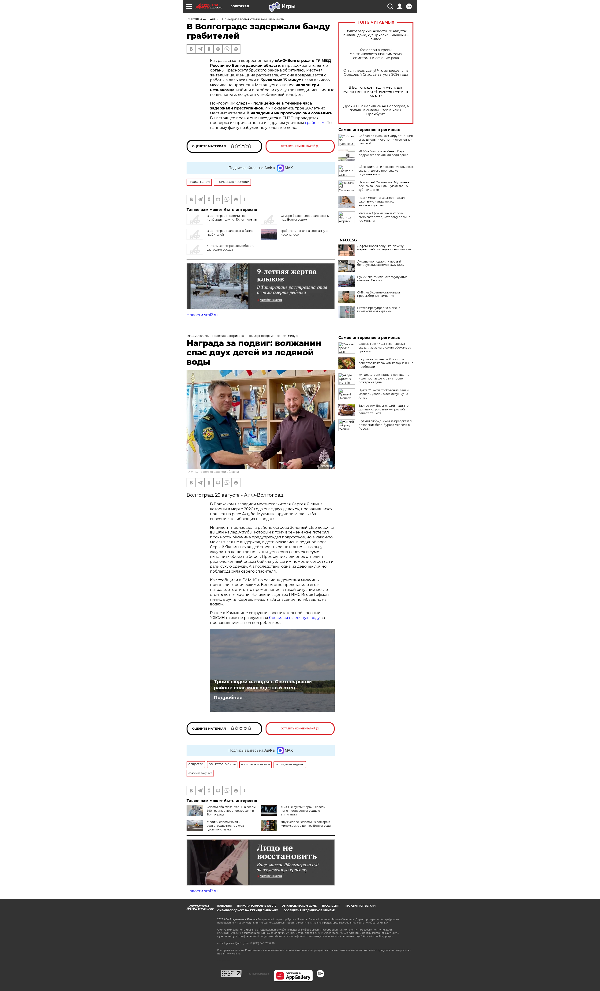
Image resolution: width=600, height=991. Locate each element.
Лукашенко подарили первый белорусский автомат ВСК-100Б (380, 263)
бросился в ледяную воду (294, 618)
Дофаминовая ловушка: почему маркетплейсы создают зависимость (384, 247)
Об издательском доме (299, 905)
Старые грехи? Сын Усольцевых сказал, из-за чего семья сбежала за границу (385, 347)
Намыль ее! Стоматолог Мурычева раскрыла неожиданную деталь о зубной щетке (384, 185)
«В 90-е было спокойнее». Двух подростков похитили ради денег (383, 153)
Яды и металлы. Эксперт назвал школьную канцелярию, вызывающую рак (382, 201)
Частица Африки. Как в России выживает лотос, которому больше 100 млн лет (384, 216)
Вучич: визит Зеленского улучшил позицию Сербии (382, 278)
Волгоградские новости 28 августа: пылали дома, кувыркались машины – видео (376, 35)
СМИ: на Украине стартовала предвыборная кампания (378, 294)
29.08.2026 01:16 (198, 336)
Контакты (224, 905)
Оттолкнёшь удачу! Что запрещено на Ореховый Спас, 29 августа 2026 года (376, 73)
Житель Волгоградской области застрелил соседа (231, 247)
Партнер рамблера (258, 973)
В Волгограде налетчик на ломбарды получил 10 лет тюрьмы (232, 217)
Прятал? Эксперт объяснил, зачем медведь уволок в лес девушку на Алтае (384, 393)
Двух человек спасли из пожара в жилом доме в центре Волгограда (306, 823)
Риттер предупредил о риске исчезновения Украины (378, 309)
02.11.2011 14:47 (196, 19)
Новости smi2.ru (202, 315)
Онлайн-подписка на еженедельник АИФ (247, 910)
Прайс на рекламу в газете (256, 905)
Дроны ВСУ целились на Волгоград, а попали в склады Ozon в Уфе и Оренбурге (376, 110)
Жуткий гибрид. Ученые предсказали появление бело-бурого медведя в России (386, 424)
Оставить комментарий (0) (300, 146)
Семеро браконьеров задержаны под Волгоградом (305, 217)
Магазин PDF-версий (360, 905)
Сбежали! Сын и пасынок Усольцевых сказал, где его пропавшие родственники (386, 170)
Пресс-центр (331, 905)
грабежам (315, 122)
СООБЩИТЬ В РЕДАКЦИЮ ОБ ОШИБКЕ (309, 910)
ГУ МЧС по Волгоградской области (213, 471)
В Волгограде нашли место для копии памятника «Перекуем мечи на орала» (376, 92)
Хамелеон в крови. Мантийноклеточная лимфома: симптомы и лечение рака (375, 54)
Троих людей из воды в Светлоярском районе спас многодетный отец (263, 685)
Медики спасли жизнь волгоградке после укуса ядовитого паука (225, 825)
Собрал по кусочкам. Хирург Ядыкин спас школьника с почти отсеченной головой (386, 139)
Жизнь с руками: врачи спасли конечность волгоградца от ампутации (303, 810)
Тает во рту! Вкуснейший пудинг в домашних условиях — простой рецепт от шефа (384, 409)
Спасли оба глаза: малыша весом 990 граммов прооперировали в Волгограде (231, 810)
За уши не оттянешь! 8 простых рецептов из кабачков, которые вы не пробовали (386, 362)
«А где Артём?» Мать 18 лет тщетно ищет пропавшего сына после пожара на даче (384, 378)
